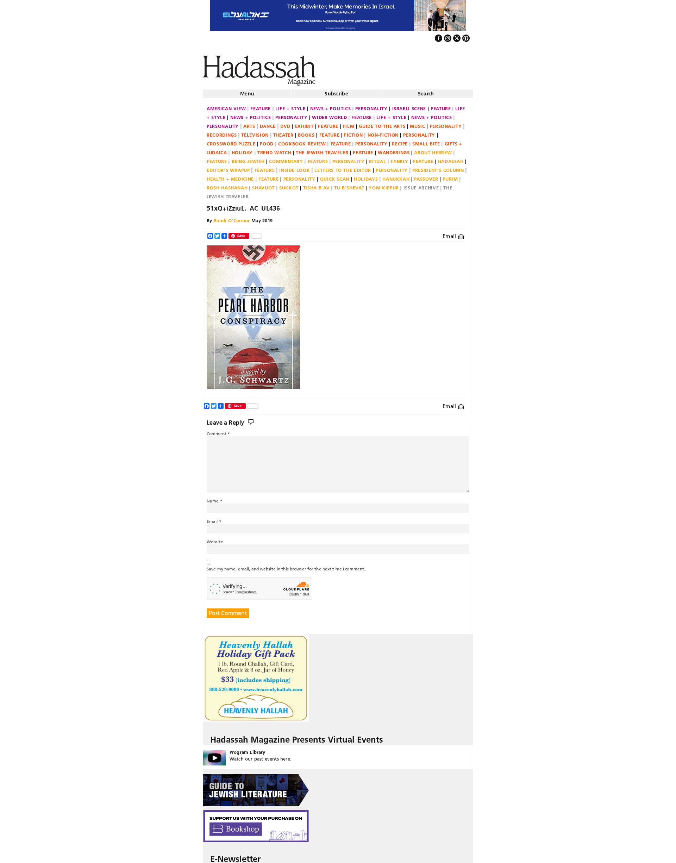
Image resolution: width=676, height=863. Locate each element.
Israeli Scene (409, 105)
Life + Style (290, 105)
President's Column (438, 167)
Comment (218, 430)
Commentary (286, 158)
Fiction (353, 132)
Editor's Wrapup (228, 167)
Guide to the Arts (382, 123)
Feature (260, 105)
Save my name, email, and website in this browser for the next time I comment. (286, 566)
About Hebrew (433, 149)
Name (215, 498)
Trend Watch (274, 149)
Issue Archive (421, 185)
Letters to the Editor (342, 167)
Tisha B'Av (316, 185)
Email (450, 233)
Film (349, 123)
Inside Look (294, 167)
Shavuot (263, 185)
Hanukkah (395, 176)
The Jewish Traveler (322, 149)
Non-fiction (383, 132)
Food (267, 141)
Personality (371, 105)
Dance (268, 123)
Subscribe (336, 91)
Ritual (377, 158)
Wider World (329, 114)
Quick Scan (335, 176)
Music (417, 123)
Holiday (242, 149)
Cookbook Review (302, 141)
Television (255, 132)
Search (426, 91)
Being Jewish (248, 158)
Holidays (366, 176)
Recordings (222, 132)
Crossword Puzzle (231, 141)
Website (215, 539)
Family (399, 158)
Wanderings (394, 149)
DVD (285, 123)
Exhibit (304, 123)
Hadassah (451, 158)
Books (306, 132)
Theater (283, 132)
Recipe (400, 141)
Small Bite (426, 141)
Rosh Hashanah (227, 185)
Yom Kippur (384, 185)
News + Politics (330, 105)
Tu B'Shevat (349, 185)
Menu (247, 91)
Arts (249, 123)
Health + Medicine (230, 176)
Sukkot (289, 185)
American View (226, 105)
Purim (450, 176)
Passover (426, 176)
